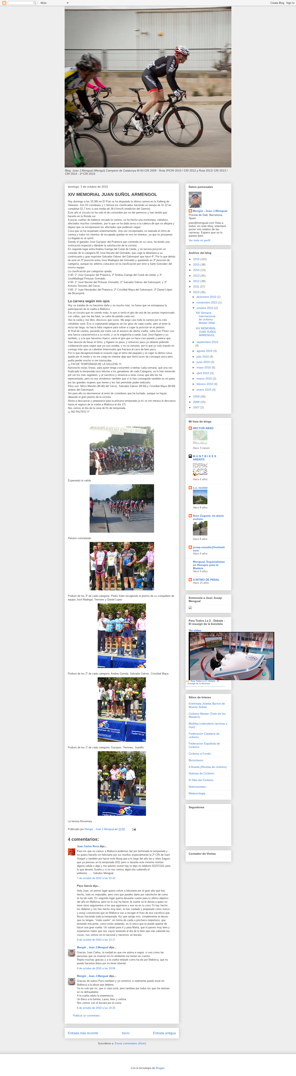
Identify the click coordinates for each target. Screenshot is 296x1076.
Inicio (125, 1033)
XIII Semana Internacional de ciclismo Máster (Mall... (206, 317)
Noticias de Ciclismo (201, 773)
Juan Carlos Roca (88, 846)
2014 (196, 270)
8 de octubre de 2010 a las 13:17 (96, 939)
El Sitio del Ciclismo (201, 780)
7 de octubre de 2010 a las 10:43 (96, 878)
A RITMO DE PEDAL (206, 579)
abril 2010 (203, 373)
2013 (196, 275)
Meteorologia (197, 793)
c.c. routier (200, 487)
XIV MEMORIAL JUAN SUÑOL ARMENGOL (206, 332)
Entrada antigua (164, 1033)
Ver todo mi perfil (199, 240)
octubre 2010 (205, 308)
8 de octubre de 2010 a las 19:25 (96, 1007)
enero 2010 (204, 389)
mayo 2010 (204, 367)
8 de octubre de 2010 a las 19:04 (96, 968)
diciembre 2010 (207, 296)
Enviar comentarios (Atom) (130, 1043)
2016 (196, 259)
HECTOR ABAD (203, 428)
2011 (196, 286)
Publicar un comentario (86, 1015)
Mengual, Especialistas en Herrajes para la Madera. (209, 565)
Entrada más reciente (83, 1033)
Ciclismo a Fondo (200, 753)
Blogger (160, 1068)
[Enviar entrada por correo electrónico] (134, 829)
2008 (196, 402)
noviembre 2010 (207, 302)
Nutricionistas (197, 786)
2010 (196, 292)
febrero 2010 (205, 384)
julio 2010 (203, 356)
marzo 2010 (205, 378)
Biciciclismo (196, 760)
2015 (196, 264)
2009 (196, 396)
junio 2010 (204, 362)
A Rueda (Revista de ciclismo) (208, 767)
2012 (196, 281)
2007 (196, 407)
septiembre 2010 (207, 342)
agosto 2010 (205, 350)
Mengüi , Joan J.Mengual (92, 947)
